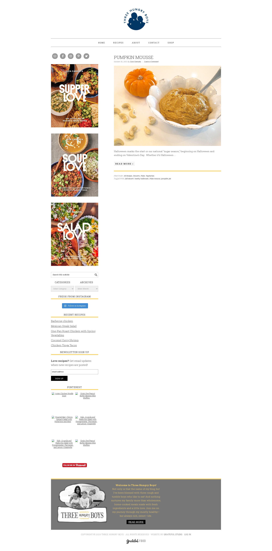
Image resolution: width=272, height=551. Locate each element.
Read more (136, 522)
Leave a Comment (151, 62)
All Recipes (128, 176)
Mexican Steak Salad (63, 326)
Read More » (124, 163)
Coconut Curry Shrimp (65, 340)
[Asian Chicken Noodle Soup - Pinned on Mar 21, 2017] (63, 396)
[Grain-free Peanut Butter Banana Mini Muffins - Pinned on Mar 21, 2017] (86, 397)
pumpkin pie (166, 179)
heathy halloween (142, 179)
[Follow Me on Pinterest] (74, 467)
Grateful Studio (173, 534)
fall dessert (129, 179)
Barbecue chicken (62, 321)
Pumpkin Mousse (133, 57)
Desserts (136, 176)
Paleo (143, 176)
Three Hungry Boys (136, 19)
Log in (187, 534)
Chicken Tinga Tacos (64, 345)
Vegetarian (150, 176)
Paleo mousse (155, 179)
